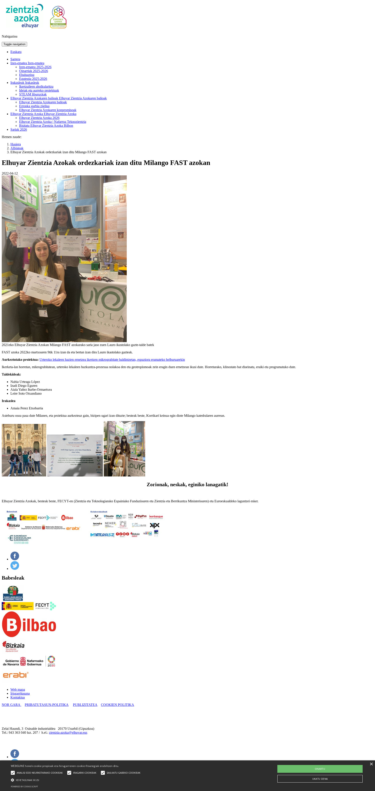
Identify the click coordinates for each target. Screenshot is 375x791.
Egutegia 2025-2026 (33, 79)
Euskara (15, 52)
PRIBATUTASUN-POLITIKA (47, 705)
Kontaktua (17, 697)
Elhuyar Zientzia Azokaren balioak (34, 98)
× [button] (371, 764)
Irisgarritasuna (20, 693)
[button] (77, 780)
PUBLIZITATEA (85, 705)
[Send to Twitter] (14, 568)
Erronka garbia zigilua (34, 106)
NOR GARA (11, 705)
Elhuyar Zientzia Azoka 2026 (39, 118)
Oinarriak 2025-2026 (33, 71)
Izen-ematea (19, 63)
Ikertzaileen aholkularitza (36, 86)
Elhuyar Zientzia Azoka (27, 114)
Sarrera (15, 59)
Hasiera (15, 144)
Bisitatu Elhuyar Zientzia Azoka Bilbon (46, 125)
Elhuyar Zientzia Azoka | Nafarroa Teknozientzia (52, 122)
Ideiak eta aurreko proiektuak (39, 90)
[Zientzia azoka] (25, 29)
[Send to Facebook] (14, 559)
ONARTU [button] (320, 768)
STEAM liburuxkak (33, 94)
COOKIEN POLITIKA (117, 705)
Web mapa (17, 689)
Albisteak (16, 148)
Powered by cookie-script (24, 786)
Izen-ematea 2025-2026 (35, 67)
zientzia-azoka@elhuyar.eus (68, 732)
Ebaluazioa (26, 75)
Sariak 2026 (18, 129)
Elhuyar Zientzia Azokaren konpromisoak (47, 110)
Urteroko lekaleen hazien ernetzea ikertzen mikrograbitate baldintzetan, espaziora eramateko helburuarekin (112, 359)
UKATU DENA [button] (320, 778)
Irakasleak (17, 82)
